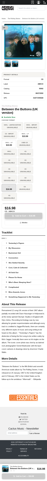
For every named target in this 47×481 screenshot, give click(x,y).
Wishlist (24, 223)
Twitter (24, 419)
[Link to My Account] (38, 3)
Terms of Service (23, 450)
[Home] (8, 8)
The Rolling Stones (14, 18)
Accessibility (23, 456)
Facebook (24, 417)
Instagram (24, 422)
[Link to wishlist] (32, 3)
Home (4, 18)
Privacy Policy (9, 450)
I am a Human (34, 433)
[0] (44, 3)
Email (24, 424)
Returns (38, 449)
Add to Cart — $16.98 (25, 216)
